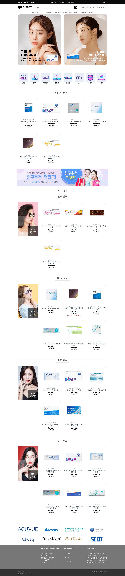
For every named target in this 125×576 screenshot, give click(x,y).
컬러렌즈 (49, 12)
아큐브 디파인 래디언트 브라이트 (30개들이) (51, 157)
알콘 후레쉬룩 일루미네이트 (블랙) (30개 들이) (74, 226)
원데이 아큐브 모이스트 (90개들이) (96, 121)
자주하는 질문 (68, 561)
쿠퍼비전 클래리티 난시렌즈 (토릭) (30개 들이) (97, 507)
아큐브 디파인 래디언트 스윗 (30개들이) (51, 226)
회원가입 (89, 7)
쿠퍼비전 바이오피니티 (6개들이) (51, 121)
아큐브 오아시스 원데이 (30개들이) (51, 343)
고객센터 (66, 557)
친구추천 (83, 12)
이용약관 (94, 572)
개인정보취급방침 (102, 572)
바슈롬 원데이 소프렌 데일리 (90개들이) (28, 121)
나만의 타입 (39, 12)
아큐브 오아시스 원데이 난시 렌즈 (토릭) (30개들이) (51, 507)
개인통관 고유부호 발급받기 (70, 12)
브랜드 (57, 12)
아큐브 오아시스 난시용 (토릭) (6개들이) (97, 471)
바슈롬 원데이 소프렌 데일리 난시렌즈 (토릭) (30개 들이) (74, 507)
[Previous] (4, 41)
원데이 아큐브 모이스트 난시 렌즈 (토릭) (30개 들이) (51, 471)
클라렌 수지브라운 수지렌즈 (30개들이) (96, 226)
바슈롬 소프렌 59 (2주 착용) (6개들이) (51, 424)
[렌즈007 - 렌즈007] (25, 7)
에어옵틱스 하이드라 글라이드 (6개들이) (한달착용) (74, 424)
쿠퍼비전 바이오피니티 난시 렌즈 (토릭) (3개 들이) (74, 471)
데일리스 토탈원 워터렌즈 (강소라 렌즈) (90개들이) (28, 157)
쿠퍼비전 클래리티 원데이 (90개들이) (97, 344)
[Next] (120, 41)
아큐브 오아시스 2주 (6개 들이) (51, 390)
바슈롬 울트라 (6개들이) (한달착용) (97, 390)
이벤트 (90, 12)
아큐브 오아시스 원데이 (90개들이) (74, 121)
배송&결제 (67, 553)
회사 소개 (44, 562)
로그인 (84, 7)
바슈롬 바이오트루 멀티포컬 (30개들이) (74, 344)
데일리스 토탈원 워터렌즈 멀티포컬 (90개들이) (74, 308)
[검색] (75, 7)
